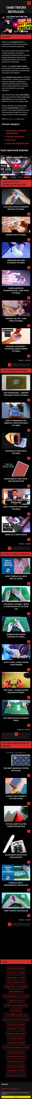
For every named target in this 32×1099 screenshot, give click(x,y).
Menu (29, 3)
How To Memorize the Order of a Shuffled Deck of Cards (16, 423)
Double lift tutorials (16, 1001)
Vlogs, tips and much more (17, 143)
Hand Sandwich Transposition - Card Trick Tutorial (16, 290)
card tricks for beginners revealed (16, 1047)
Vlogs (22, 977)
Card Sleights (24, 1019)
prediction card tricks (16, 1066)
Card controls (16, 1010)
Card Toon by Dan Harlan (16, 911)
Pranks (22, 973)
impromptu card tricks (16, 1070)
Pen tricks (23, 987)
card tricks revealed (16, 1038)
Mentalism (13, 1029)
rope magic (12, 973)
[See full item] (16, 204)
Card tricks (11, 140)
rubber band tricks (16, 991)
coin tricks (24, 996)
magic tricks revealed (16, 1043)
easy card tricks (9, 1019)
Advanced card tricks (16, 968)
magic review (11, 987)
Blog (21, 1029)
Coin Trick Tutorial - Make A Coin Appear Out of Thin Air (16, 606)
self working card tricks (16, 1075)
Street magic (12, 977)
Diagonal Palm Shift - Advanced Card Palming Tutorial (16, 348)
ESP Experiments (10, 996)
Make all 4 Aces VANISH (16, 535)
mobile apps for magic (16, 1024)
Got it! (16, 1097)
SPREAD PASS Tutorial (16, 235)
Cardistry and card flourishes (16, 1005)
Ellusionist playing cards (16, 1033)
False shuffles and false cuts (16, 1015)
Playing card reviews (15, 136)
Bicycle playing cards (16, 1052)
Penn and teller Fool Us (16, 982)
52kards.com (12, 119)
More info (8, 1094)
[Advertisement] (16, 943)
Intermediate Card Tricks (16, 1057)
